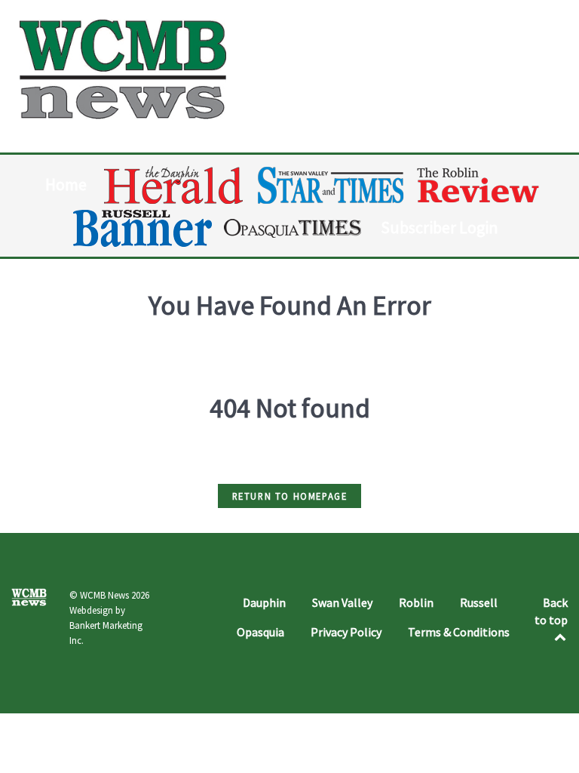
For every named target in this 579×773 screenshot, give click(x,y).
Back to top (551, 611)
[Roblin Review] (479, 185)
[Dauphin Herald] (174, 185)
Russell (479, 602)
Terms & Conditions (459, 631)
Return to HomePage (290, 496)
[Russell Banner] (143, 228)
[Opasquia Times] (293, 228)
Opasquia (260, 631)
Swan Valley (342, 602)
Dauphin (264, 602)
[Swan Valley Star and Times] (331, 185)
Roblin (416, 602)
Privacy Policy (346, 631)
